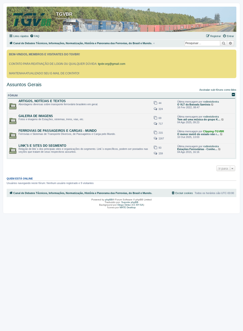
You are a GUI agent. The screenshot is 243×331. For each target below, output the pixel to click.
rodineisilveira (211, 101)
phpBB (109, 199)
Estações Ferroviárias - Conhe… (197, 149)
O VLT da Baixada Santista (193, 104)
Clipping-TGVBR (213, 131)
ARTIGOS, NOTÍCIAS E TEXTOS (42, 101)
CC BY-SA (137, 204)
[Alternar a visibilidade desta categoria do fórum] (233, 94)
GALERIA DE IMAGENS (36, 116)
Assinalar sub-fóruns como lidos (217, 89)
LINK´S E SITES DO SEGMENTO (42, 145)
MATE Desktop (128, 207)
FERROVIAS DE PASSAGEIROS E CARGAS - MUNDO (58, 130)
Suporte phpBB (129, 202)
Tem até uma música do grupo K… (198, 119)
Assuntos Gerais (24, 84)
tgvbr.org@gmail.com (111, 64)
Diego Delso (124, 204)
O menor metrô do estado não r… (198, 134)
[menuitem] (34, 36)
